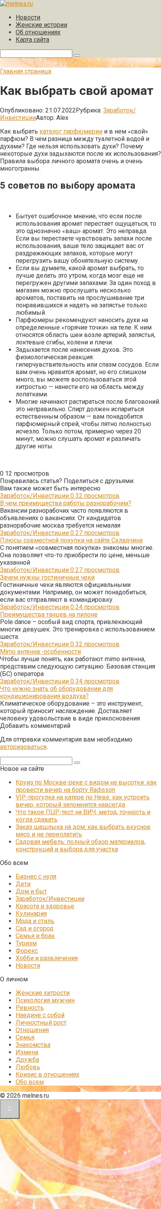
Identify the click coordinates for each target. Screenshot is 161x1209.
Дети (23, 884)
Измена (27, 1052)
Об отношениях (38, 32)
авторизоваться (23, 747)
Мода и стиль (35, 921)
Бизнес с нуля (36, 876)
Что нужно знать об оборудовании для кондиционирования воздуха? (56, 692)
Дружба (27, 1059)
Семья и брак (35, 936)
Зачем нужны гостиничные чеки (47, 577)
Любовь (28, 1067)
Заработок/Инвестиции (50, 898)
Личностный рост (41, 1022)
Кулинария (31, 913)
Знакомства (33, 1045)
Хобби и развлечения (47, 958)
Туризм (26, 943)
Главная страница (25, 71)
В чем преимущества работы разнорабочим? (65, 503)
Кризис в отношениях (47, 1074)
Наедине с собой (40, 1015)
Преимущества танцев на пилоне (49, 614)
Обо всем (30, 1082)
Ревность (30, 1007)
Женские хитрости (43, 993)
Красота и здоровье (45, 906)
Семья (25, 1037)
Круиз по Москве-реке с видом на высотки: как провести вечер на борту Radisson (86, 786)
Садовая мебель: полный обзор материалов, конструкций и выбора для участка (81, 845)
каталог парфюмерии (70, 131)
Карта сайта (32, 39)
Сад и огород (35, 928)
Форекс (27, 950)
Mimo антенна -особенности (40, 651)
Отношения (32, 1030)
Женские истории (41, 25)
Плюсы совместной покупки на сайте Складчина (71, 540)
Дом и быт (31, 891)
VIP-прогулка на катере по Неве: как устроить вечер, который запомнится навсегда (83, 801)
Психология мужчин (45, 1000)
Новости (28, 17)
